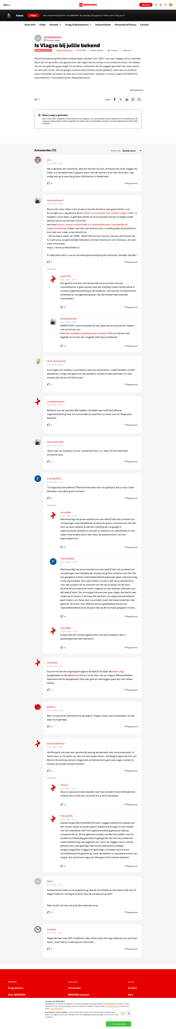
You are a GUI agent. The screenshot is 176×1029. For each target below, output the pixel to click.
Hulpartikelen (103, 24)
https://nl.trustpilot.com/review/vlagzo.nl (106, 212)
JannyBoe (65, 512)
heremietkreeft (55, 200)
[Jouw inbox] (160, 5)
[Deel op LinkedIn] (127, 99)
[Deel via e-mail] (139, 99)
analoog (51, 929)
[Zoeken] (155, 4)
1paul (50, 881)
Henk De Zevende (56, 360)
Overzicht (30, 24)
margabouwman (56, 401)
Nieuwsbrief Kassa (125, 24)
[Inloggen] (165, 4)
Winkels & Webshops (65, 50)
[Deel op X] (120, 99)
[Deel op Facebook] (114, 99)
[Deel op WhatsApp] (133, 99)
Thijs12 (64, 784)
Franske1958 (54, 478)
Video (42, 24)
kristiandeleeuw (55, 743)
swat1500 (65, 276)
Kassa (19, 15)
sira (49, 159)
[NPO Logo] (170, 5)
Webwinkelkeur (79, 675)
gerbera (51, 706)
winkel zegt (117, 671)
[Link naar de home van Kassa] (9, 15)
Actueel (54, 24)
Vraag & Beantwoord (76, 24)
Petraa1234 (66, 815)
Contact (144, 24)
